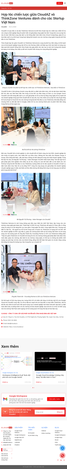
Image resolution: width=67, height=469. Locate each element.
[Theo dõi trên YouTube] (64, 460)
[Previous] (3, 367)
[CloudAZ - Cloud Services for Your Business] (7, 3)
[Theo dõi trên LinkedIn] (61, 460)
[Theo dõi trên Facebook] (57, 460)
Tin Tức (10, 8)
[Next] (63, 367)
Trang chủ (4, 8)
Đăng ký (60, 412)
